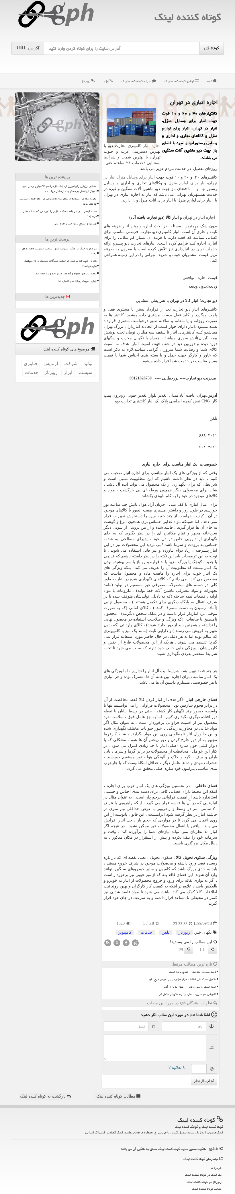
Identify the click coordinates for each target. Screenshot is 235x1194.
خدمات (146, 932)
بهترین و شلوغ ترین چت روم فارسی (75, 223)
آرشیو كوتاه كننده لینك (179, 81)
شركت (70, 363)
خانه (210, 81)
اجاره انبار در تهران (199, 217)
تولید (88, 363)
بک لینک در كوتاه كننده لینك (203, 1175)
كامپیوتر (125, 932)
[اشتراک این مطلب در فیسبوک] (126, 942)
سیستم (85, 372)
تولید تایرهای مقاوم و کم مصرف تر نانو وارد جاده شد (66, 273)
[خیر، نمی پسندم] (188, 949)
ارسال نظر (202, 1081)
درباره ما (216, 1168)
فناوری (30, 363)
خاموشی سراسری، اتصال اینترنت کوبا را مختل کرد (187, 994)
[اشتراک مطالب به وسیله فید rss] (108, 942)
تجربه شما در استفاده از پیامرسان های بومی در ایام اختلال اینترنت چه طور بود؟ (58, 201)
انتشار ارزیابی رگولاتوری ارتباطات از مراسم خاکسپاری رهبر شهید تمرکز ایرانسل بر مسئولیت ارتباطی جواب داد (59, 188)
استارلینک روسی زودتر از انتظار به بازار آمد (190, 987)
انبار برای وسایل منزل (136, 177)
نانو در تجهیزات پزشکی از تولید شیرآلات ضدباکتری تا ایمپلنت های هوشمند (60, 263)
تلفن (165, 932)
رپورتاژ (86, 81)
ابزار (106, 81)
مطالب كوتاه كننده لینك (207, 1189)
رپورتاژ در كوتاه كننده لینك (204, 1182)
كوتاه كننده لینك (187, 17)
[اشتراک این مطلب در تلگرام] (135, 942)
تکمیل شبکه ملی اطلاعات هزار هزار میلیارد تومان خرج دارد (182, 979)
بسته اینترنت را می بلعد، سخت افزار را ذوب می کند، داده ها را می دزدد (59, 213)
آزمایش (51, 363)
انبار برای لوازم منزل (188, 183)
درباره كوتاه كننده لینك (137, 81)
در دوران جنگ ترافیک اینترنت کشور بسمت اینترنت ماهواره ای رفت (59, 251)
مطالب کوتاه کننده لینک (116, 1096)
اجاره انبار (151, 146)
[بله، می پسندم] (212, 949)
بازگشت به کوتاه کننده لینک (43, 1096)
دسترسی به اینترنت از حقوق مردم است (192, 972)
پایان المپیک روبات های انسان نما (77, 281)
